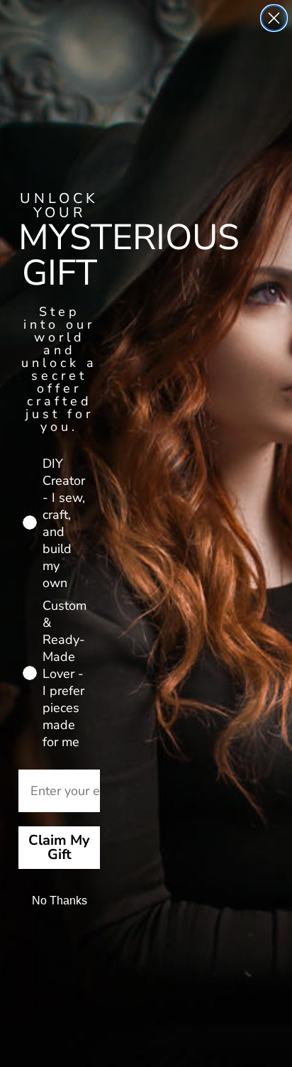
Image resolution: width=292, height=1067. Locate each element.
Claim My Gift (59, 847)
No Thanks (59, 900)
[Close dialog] (274, 18)
